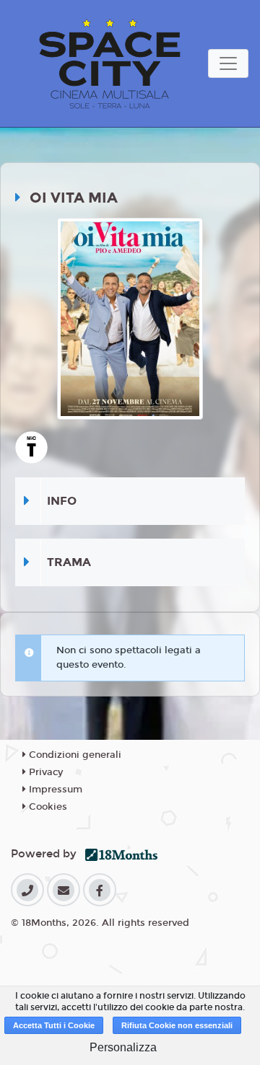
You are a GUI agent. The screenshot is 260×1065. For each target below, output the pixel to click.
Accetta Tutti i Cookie (54, 1025)
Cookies (46, 807)
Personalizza (123, 1047)
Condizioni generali (73, 755)
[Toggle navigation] (228, 63)
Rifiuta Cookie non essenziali (177, 1025)
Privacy (44, 772)
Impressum (54, 789)
